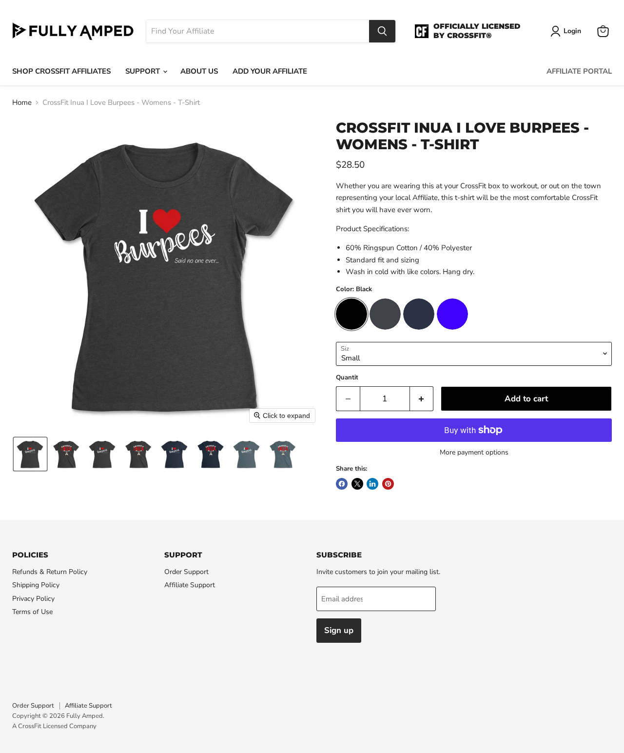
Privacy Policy (33, 598)
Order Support (186, 571)
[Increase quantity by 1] (422, 398)
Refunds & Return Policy (49, 571)
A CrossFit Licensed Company (54, 726)
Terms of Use (32, 611)
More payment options (474, 452)
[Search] (382, 31)
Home (22, 103)
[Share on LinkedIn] (372, 484)
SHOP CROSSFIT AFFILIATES (61, 71)
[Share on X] (357, 484)
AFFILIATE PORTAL (579, 71)
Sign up (338, 630)
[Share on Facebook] (342, 484)
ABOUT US (199, 71)
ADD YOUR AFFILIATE (270, 71)
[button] (30, 454)
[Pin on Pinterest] (388, 484)
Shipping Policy (35, 585)
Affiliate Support (189, 585)
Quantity (349, 377)
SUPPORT (143, 71)
